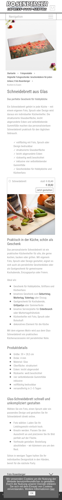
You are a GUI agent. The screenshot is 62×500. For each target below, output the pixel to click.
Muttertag (19, 297)
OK (32, 493)
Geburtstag (44, 293)
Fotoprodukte (26, 73)
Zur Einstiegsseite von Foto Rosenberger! (27, 2)
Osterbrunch (46, 309)
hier (52, 489)
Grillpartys (19, 305)
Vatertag (29, 297)
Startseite (11, 73)
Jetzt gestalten (44, 190)
